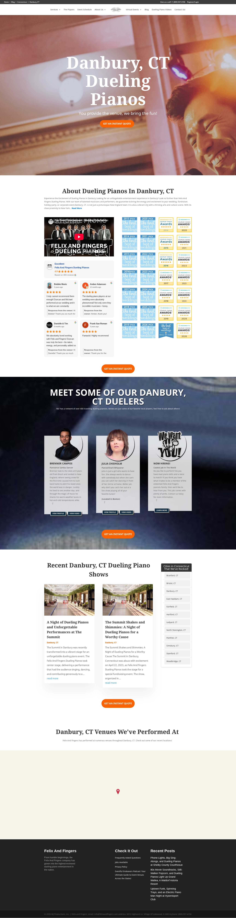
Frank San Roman (98, 323)
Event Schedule (84, 10)
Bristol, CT (171, 583)
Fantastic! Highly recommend (95, 335)
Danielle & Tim (61, 323)
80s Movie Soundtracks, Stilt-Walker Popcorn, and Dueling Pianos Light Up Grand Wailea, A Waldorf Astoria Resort (166, 876)
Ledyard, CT (171, 622)
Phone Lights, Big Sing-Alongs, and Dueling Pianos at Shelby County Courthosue (167, 861)
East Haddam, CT (174, 599)
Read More (77, 208)
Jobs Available (121, 862)
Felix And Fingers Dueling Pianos (72, 267)
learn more (161, 510)
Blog (147, 10)
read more (52, 678)
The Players (69, 10)
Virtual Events (132, 10)
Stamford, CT (172, 653)
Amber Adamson (98, 284)
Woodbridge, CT (173, 661)
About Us (99, 10)
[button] (118, 792)
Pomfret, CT (171, 638)
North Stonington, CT (176, 630)
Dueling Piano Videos (162, 10)
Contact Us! (180, 10)
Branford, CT (172, 575)
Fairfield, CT (171, 606)
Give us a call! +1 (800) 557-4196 (172, 2)
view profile (58, 513)
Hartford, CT (172, 614)
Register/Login (193, 2)
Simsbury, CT (172, 645)
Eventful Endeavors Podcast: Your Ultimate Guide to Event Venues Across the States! (130, 875)
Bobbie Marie (60, 284)
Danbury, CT (52, 642)
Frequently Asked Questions (128, 857)
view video (74, 513)
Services (54, 10)
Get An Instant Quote (117, 123)
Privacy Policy (121, 866)
